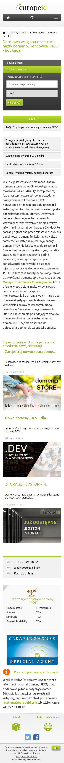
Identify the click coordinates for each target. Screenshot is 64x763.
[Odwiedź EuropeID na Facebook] (36, 738)
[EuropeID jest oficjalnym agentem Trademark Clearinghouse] (32, 650)
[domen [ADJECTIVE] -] (16, 726)
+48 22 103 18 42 (26, 561)
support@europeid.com (27, 567)
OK (55, 748)
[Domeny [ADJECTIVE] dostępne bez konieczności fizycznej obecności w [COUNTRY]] (48, 726)
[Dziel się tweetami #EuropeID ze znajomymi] (28, 738)
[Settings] (32, 17)
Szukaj (16, 102)
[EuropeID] (8, 17)
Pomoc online (23, 573)
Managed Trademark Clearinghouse (27, 282)
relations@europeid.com (20, 702)
